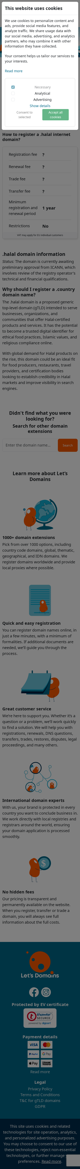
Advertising (42, 99)
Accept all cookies (56, 114)
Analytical (42, 93)
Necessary (43, 87)
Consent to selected (25, 114)
